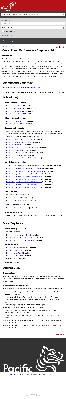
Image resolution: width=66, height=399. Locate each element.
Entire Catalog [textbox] (7, 23)
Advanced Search (7, 35)
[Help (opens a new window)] (63, 47)
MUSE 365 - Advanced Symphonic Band (19, 158)
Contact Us (33, 398)
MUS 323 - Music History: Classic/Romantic (20, 238)
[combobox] (33, 14)
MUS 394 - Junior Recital (14, 253)
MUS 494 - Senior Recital (14, 256)
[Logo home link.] (33, 392)
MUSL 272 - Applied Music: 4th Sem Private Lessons (24, 176)
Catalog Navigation (9, 41)
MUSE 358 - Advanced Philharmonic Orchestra (22, 147)
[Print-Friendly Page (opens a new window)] (61, 47)
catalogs (13, 374)
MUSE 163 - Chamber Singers (16, 150)
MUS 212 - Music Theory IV (15, 114)
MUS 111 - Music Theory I (15, 106)
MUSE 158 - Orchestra (13, 145)
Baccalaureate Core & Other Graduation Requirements (22, 87)
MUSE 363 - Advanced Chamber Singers (20, 152)
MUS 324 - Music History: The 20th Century (21, 240)
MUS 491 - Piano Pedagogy (15, 250)
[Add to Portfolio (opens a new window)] (57, 47)
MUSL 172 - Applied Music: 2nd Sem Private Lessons (24, 171)
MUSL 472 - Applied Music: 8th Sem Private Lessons (24, 187)
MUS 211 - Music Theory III (15, 111)
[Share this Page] (59, 47)
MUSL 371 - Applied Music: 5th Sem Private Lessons (24, 179)
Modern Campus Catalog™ (48, 374)
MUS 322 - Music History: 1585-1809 (18, 235)
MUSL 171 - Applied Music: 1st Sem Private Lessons (23, 168)
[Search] (63, 27)
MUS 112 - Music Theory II (15, 108)
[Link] (8, 10)
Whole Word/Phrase (10, 31)
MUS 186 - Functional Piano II (16, 200)
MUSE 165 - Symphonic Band (16, 155)
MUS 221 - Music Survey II (15, 124)
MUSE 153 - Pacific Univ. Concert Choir (19, 139)
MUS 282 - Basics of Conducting (17, 248)
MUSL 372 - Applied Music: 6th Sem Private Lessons (24, 182)
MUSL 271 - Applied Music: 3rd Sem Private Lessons (24, 174)
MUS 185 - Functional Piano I (16, 198)
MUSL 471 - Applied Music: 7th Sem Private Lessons (24, 184)
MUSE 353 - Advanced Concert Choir (18, 142)
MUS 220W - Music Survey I (15, 121)
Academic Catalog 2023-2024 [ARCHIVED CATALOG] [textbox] (20, 14)
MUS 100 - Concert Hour (14, 208)
